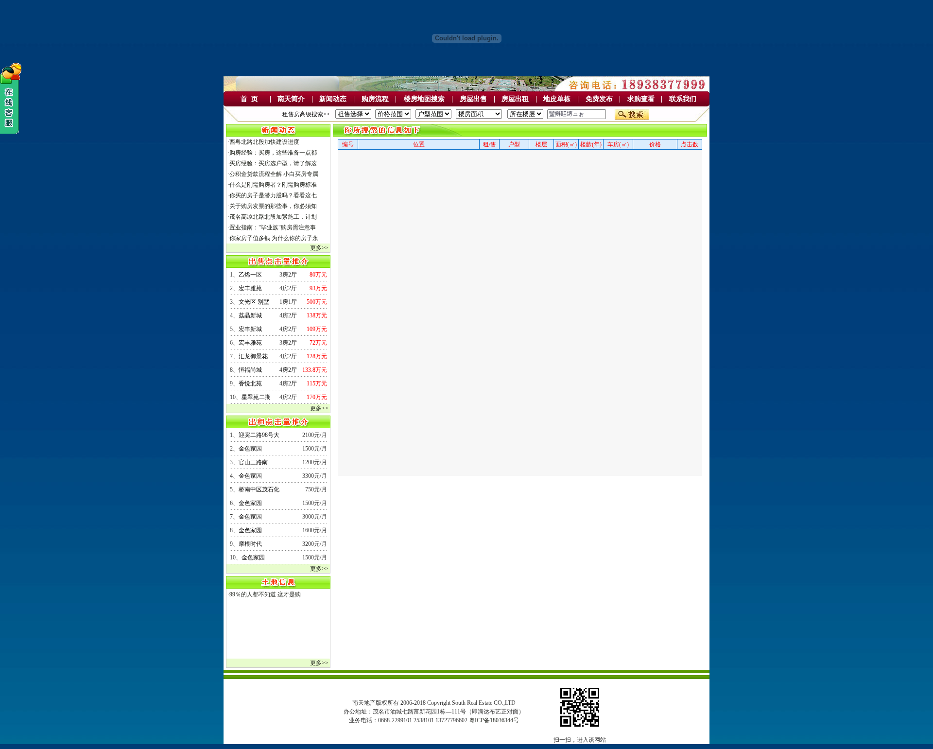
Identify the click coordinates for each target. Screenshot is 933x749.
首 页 (249, 99)
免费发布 (599, 99)
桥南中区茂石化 (259, 489)
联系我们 (682, 99)
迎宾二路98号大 (259, 435)
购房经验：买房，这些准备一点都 (273, 152)
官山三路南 (253, 462)
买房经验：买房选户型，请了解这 (273, 163)
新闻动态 (332, 99)
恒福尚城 (250, 369)
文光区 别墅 (254, 301)
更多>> (319, 247)
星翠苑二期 (256, 397)
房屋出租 (515, 99)
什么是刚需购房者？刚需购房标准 (273, 184)
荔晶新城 (250, 315)
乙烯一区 (250, 274)
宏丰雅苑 (250, 288)
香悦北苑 (250, 383)
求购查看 (641, 99)
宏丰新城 (250, 329)
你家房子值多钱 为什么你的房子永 (273, 238)
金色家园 (250, 448)
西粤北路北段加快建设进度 (264, 142)
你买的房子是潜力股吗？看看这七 (273, 195)
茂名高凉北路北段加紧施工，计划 (273, 216)
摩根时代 (250, 543)
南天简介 (291, 99)
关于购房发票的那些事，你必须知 (273, 206)
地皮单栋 (556, 99)
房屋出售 (473, 99)
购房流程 (375, 99)
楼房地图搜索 (424, 99)
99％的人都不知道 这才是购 (265, 594)
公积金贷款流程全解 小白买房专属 (273, 174)
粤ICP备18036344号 (494, 720)
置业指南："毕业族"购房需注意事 (272, 227)
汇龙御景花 (253, 356)
